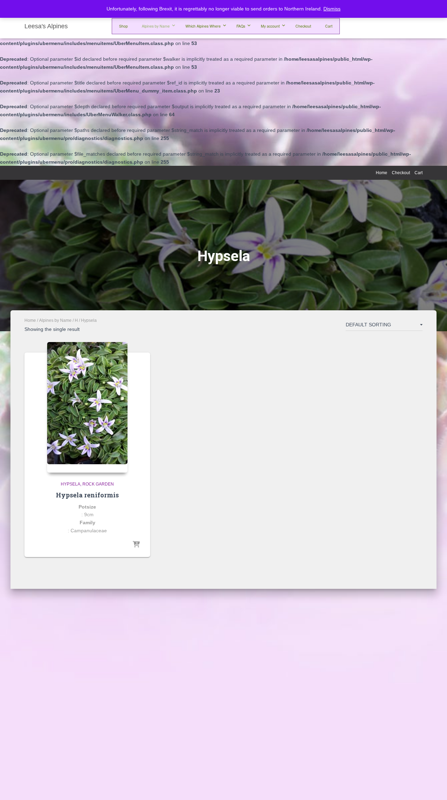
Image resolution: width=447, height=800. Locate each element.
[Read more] (136, 544)
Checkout (401, 172)
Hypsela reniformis (87, 495)
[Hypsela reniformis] (87, 407)
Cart (419, 172)
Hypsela (70, 484)
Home (381, 172)
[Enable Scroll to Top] (433, 786)
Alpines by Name (55, 320)
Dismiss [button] (331, 9)
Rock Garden (98, 484)
